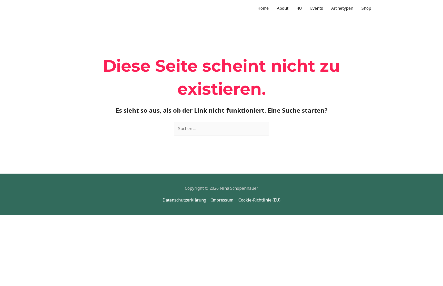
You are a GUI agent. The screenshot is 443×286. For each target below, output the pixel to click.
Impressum (222, 200)
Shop (366, 8)
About (282, 8)
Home (263, 8)
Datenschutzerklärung (184, 200)
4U (299, 8)
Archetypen (342, 8)
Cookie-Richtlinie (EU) (259, 200)
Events (316, 8)
